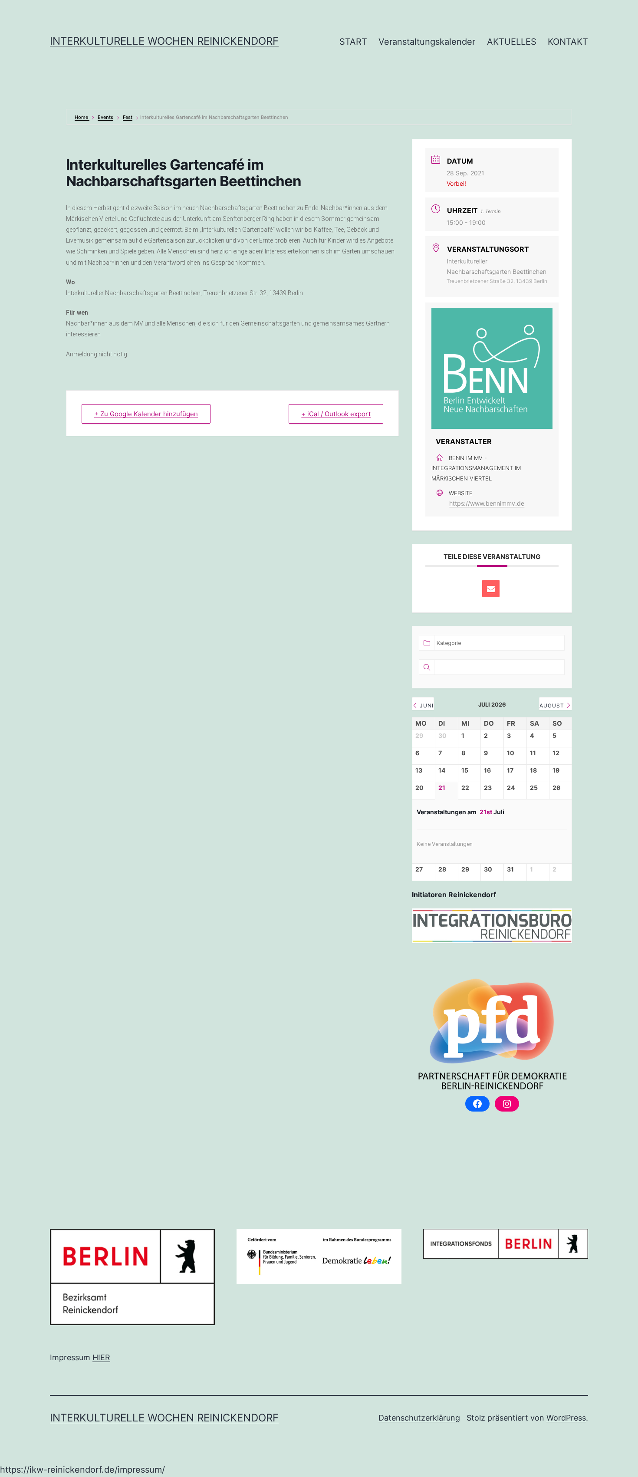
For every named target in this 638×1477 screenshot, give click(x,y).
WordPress (566, 1417)
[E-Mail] (491, 588)
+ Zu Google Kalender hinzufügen (146, 414)
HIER (101, 1357)
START (353, 41)
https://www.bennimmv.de (486, 503)
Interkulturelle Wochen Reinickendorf (164, 41)
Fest (127, 117)
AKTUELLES (511, 41)
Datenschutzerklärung (419, 1417)
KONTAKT (568, 41)
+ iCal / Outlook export (336, 414)
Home (82, 117)
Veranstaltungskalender (426, 41)
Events (105, 117)
